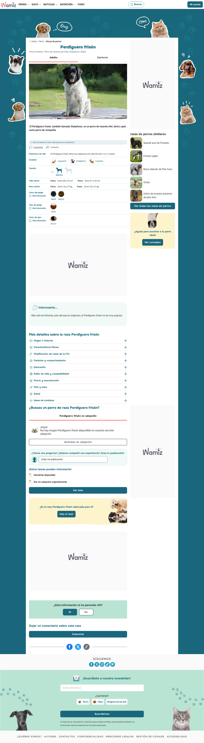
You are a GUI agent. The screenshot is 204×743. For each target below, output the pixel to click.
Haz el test (66, 514)
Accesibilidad (177, 736)
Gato (100, 701)
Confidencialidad (90, 736)
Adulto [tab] (53, 57)
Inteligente (81, 161)
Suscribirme (102, 714)
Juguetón (61, 161)
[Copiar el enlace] (86, 647)
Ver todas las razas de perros (152, 206)
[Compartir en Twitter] (78, 647)
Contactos (67, 736)
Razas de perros (53, 41)
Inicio (34, 41)
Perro (41, 41)
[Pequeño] (52, 173)
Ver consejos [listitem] (153, 242)
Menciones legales (120, 736)
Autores (50, 736)
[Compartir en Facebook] (69, 647)
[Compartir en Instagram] (102, 664)
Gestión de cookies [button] (150, 736)
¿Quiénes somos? (29, 736)
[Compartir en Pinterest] (112, 664)
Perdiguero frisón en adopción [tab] (78, 415)
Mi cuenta (195, 4)
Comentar (78, 634)
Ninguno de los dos (116, 701)
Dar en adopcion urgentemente (50, 481)
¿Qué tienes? (102, 695)
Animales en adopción (78, 442)
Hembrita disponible (44, 475)
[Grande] (68, 172)
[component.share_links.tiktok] (107, 664)
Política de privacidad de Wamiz (118, 722)
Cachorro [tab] (102, 57)
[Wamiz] (8, 4)
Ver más (78, 490)
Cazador (99, 161)
